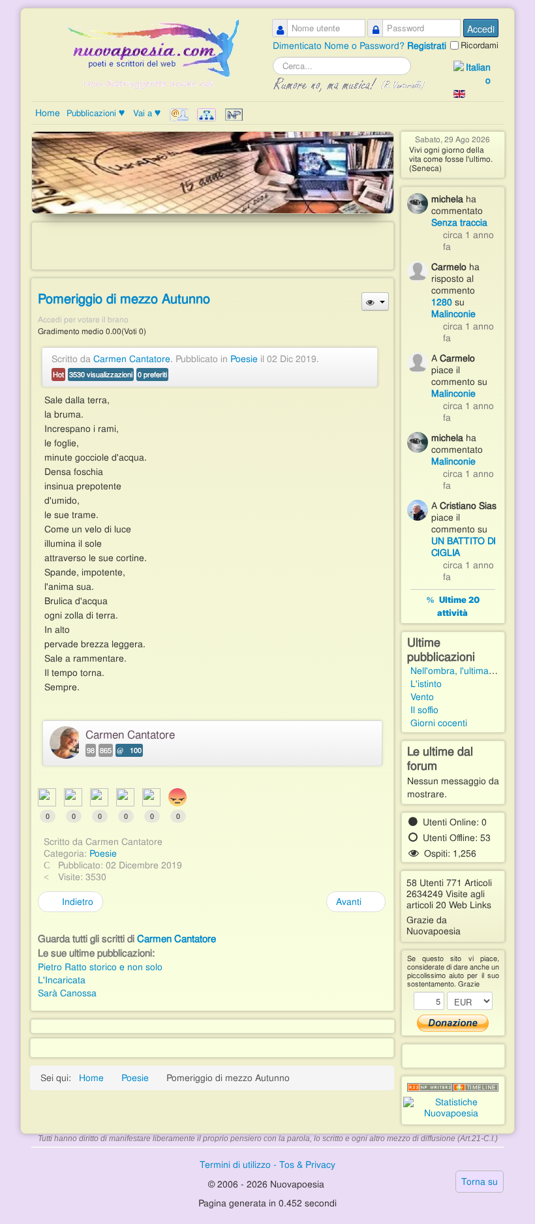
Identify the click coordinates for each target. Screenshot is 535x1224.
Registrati (426, 46)
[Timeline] (475, 1088)
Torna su (479, 1181)
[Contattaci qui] (179, 115)
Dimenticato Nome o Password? (340, 46)
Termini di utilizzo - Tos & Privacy (267, 1164)
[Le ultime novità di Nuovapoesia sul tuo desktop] (430, 1088)
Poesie (244, 359)
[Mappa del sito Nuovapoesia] (206, 115)
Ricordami (479, 45)
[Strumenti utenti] (374, 301)
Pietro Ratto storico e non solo (100, 967)
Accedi (481, 28)
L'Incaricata (61, 980)
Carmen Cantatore (131, 359)
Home (47, 113)
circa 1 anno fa (468, 240)
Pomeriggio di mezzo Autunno (124, 298)
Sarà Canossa (67, 993)
